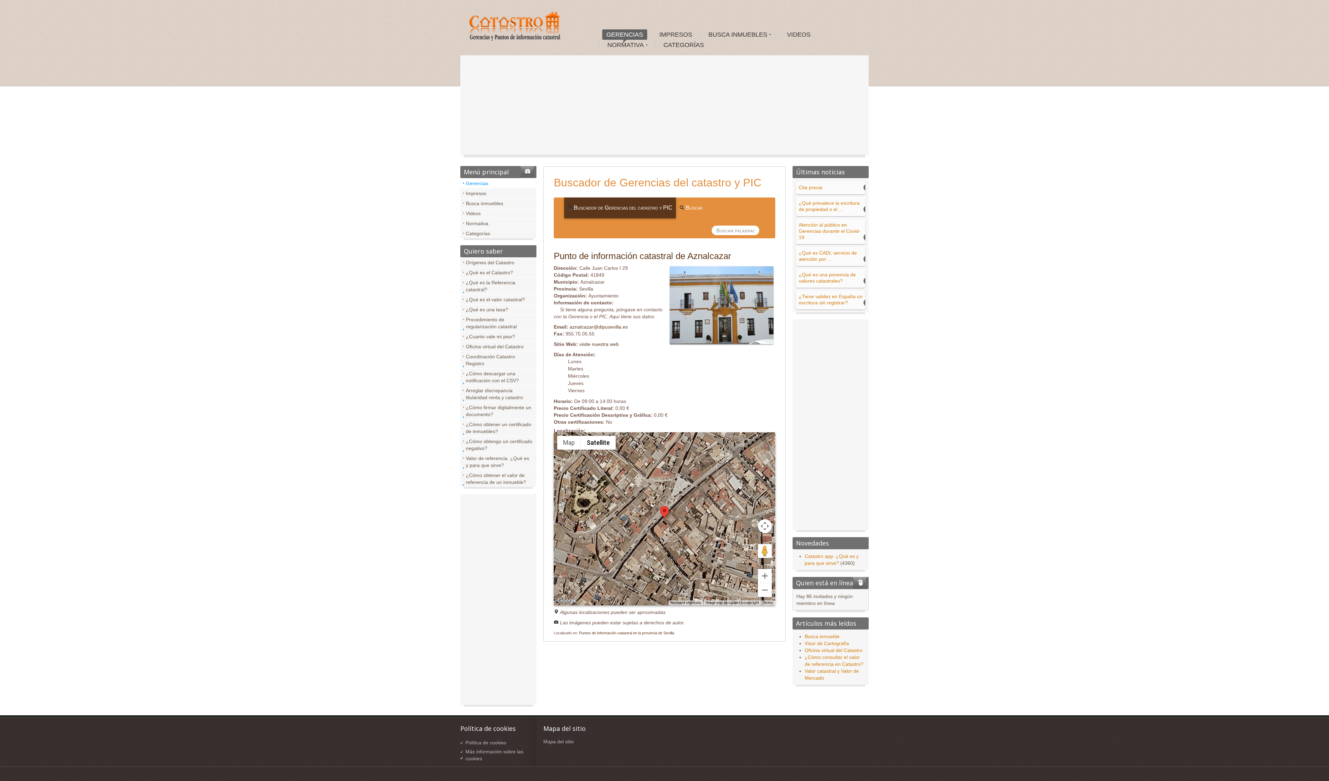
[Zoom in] (765, 576)
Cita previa (810, 187)
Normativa (477, 223)
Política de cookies (485, 742)
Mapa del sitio (558, 741)
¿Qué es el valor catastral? (495, 299)
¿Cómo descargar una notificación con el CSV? (492, 377)
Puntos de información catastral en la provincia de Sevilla (626, 633)
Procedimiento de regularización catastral (491, 323)
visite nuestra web (599, 344)
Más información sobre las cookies (494, 755)
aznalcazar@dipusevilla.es (599, 327)
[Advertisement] (664, 107)
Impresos (476, 193)
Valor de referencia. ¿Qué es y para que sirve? (497, 462)
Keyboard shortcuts (685, 603)
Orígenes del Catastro (490, 262)
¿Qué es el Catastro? (489, 272)
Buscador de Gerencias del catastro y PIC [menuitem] (622, 208)
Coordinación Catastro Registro (490, 360)
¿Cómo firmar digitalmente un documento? (498, 411)
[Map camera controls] (765, 526)
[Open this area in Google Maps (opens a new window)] (566, 600)
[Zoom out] (765, 590)
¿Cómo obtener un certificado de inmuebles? (498, 428)
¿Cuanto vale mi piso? (490, 336)
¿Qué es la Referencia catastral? (490, 286)
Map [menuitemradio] (569, 442)
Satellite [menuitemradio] (598, 442)
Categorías (478, 233)
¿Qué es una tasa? (487, 309)
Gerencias (477, 183)
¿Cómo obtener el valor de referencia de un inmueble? (496, 478)
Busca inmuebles (484, 203)
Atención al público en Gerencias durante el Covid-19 (829, 231)
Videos (473, 213)
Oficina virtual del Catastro (495, 346)
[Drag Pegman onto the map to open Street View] (765, 551)
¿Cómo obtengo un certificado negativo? (499, 445)
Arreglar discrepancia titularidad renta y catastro (494, 394)
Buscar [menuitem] (693, 208)
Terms (768, 603)
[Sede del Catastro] (515, 27)
